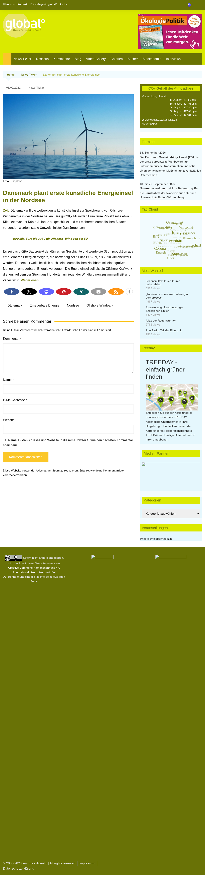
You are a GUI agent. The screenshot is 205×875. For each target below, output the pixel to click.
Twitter (192, 5)
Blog (78, 59)
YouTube (199, 5)
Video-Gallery (96, 59)
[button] (11, 291)
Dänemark (14, 305)
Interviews (173, 59)
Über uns (9, 4)
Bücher (133, 59)
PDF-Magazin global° (43, 4)
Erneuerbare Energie (44, 305)
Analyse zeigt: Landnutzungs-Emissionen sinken (164, 309)
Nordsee (73, 305)
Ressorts (42, 59)
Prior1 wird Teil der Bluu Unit (164, 330)
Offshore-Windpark (99, 305)
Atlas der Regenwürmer (161, 320)
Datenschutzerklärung (18, 868)
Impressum (87, 863)
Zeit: (6, 210)
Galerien (117, 59)
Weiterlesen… (31, 280)
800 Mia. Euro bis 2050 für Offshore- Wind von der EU (50, 238)
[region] (171, 472)
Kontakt (22, 4)
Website (9, 420)
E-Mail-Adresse (15, 400)
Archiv (63, 4)
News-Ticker (22, 59)
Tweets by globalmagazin (156, 538)
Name (8, 380)
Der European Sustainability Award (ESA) (168, 157)
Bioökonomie (152, 59)
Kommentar (61, 59)
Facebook (185, 5)
